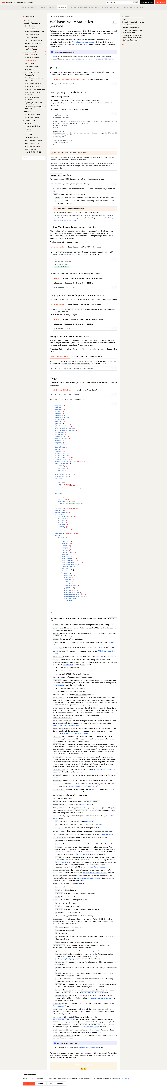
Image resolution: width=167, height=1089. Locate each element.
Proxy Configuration (31, 37)
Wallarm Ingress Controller (33, 140)
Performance (29, 132)
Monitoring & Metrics (31, 52)
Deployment (52, 7)
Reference (139, 7)
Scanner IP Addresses (32, 117)
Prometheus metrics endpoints (83, 42)
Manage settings (56, 1084)
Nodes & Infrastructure (31, 23)
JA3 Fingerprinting (31, 46)
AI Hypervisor (95, 7)
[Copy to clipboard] (115, 84)
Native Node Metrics (32, 58)
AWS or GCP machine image (91, 247)
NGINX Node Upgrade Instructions (32, 93)
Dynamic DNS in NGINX (33, 152)
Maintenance (62, 7)
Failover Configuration (32, 66)
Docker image (73, 247)
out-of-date (88, 821)
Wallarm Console (84, 7)
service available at (94, 59)
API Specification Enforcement (88, 1047)
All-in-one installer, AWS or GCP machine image (68, 79)
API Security (42, 7)
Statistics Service (30, 61)
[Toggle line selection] (112, 84)
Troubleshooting (29, 120)
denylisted (111, 642)
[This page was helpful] (81, 1069)
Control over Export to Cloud (34, 32)
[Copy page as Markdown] (113, 22)
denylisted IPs (58, 725)
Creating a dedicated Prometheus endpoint (87, 356)
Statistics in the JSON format (61, 390)
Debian (56, 278)
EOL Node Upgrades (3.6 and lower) (33, 108)
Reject (40, 1084)
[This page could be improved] (85, 1069)
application (96, 1030)
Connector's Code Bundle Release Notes (33, 103)
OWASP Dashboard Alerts (33, 146)
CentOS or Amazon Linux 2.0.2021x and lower (87, 278)
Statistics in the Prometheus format (88, 390)
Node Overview (30, 26)
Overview (26, 20)
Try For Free (160, 2)
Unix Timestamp (59, 1006)
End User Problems (31, 138)
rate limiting (89, 951)
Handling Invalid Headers (33, 43)
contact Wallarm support (97, 867)
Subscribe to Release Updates (35, 89)
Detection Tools (30, 129)
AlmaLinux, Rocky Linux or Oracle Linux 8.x (69, 283)
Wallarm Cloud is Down (32, 143)
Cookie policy (124, 1079)
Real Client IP (29, 135)
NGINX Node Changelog (33, 84)
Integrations (72, 7)
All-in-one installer (58, 247)
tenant (84, 1009)
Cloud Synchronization (32, 35)
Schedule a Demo (147, 2)
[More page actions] (116, 22)
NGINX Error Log (30, 149)
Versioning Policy (30, 75)
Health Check (29, 69)
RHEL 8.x (90, 283)
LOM (79, 884)
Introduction (32, 7)
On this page (126, 16)
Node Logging (29, 63)
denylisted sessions (72, 725)
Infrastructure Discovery (111, 7)
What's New (29, 81)
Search (112, 2)
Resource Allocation (31, 29)
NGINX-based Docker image (98, 79)
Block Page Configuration (33, 40)
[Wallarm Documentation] (7, 2)
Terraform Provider (31, 49)
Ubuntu (65, 278)
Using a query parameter (60, 356)
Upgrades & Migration (31, 72)
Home (24, 7)
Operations (27, 112)
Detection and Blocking (32, 126)
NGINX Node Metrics (32, 55)
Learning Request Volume (33, 114)
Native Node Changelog (33, 87)
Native (55, 56)
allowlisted (99, 656)
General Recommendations (34, 78)
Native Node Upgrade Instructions (32, 98)
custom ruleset (83, 805)
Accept (29, 1084)
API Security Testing (128, 7)
